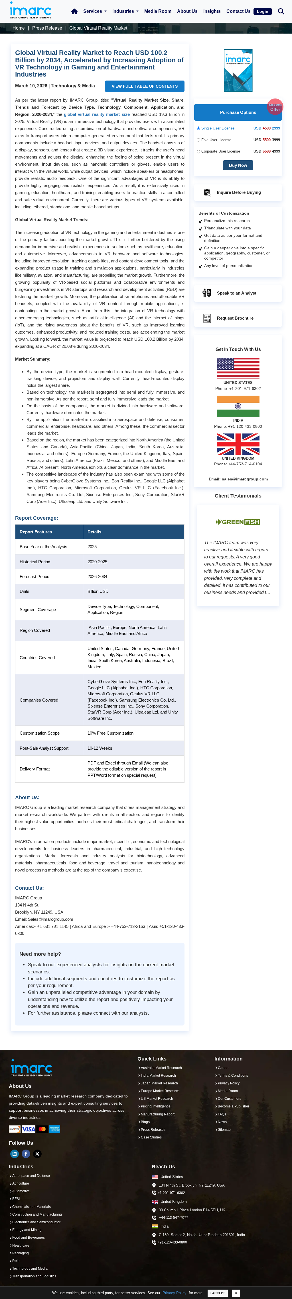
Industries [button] (123, 11)
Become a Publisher (233, 1106)
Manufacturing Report (158, 1114)
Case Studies (151, 1137)
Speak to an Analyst (236, 293)
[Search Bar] (281, 11)
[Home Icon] (74, 11)
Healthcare (20, 1245)
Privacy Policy (174, 1293)
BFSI (16, 1199)
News (222, 1122)
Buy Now (238, 165)
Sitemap (224, 1130)
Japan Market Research (159, 1083)
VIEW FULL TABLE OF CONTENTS (145, 86)
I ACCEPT (217, 1293)
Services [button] (93, 11)
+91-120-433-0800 (172, 1242)
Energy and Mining (27, 1230)
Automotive (21, 1191)
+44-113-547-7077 (173, 1218)
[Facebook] (26, 1154)
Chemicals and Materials (31, 1207)
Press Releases (153, 1130)
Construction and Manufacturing (37, 1214)
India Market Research (158, 1076)
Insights (212, 11)
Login (262, 11)
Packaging (20, 1253)
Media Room (157, 11)
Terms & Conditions (233, 1076)
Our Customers (229, 1099)
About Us (187, 11)
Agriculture (20, 1183)
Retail (16, 1261)
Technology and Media (30, 1269)
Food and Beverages (28, 1238)
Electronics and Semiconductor (36, 1222)
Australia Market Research (161, 1068)
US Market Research (157, 1099)
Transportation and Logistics (34, 1276)
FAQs (222, 1114)
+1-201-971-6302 (171, 1193)
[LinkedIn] (14, 1154)
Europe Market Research (160, 1091)
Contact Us (238, 11)
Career (223, 1068)
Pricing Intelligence (156, 1106)
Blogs (145, 1122)
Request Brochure (235, 318)
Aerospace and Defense (31, 1176)
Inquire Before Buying (238, 192)
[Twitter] (37, 1154)
